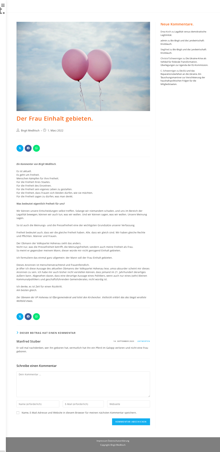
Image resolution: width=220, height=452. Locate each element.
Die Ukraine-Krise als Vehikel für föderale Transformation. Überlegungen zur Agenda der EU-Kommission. (184, 62)
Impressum (102, 440)
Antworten (144, 341)
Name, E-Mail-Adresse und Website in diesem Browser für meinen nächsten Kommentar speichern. (79, 412)
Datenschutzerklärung (118, 440)
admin (164, 40)
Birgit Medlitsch (30, 130)
